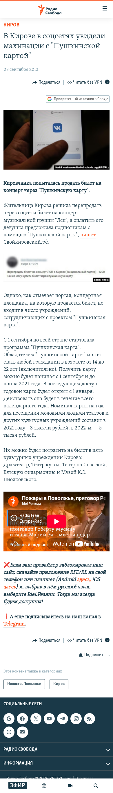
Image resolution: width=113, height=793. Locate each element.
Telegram (14, 624)
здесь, (83, 579)
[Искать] (96, 785)
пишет (88, 235)
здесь (9, 587)
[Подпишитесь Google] (8, 718)
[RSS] (89, 718)
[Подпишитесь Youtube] (49, 718)
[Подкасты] (8, 732)
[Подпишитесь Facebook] (22, 718)
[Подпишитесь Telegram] (62, 718)
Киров (11, 25)
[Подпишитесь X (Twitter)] (35, 718)
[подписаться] (22, 732)
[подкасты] (44, 785)
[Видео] (70, 785)
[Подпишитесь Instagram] (75, 718)
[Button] (46, 82)
